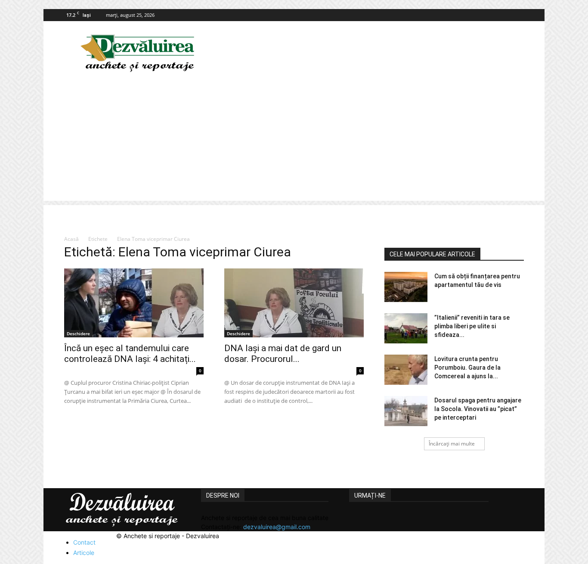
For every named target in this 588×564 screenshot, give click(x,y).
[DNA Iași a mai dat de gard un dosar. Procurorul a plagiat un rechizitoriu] (294, 302)
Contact (84, 542)
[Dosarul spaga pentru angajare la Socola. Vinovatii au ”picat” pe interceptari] (405, 411)
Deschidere (78, 333)
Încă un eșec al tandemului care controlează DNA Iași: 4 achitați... (130, 353)
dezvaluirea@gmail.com (276, 526)
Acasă (71, 239)
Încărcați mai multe (452, 443)
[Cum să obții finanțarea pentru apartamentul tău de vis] (405, 287)
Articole (83, 552)
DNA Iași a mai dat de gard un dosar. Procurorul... (282, 353)
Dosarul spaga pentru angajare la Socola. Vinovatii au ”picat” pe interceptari (477, 409)
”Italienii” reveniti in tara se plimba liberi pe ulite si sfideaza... (472, 326)
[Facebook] (517, 15)
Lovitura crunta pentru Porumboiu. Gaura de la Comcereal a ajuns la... (467, 367)
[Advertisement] (294, 140)
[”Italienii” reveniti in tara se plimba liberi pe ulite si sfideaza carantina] (405, 328)
